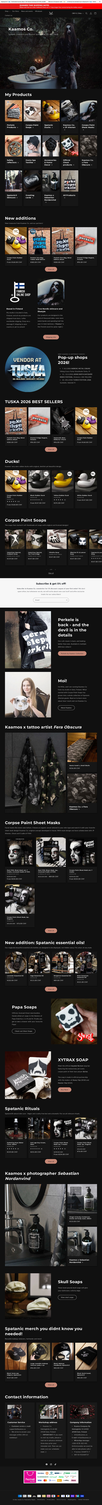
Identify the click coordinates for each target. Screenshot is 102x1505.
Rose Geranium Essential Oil (82, 976)
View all (51, 269)
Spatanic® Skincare (12, 196)
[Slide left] (46, 569)
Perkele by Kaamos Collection (72, 653)
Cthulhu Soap (54, 552)
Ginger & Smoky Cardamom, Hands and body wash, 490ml (80, 1217)
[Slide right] (55, 569)
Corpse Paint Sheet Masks (88, 126)
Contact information (83, 1499)
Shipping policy (72, 1499)
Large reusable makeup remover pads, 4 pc (39, 1364)
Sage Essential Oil (37, 975)
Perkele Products (11, 126)
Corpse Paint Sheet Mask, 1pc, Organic (18, 918)
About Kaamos (66, 708)
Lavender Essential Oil (15, 975)
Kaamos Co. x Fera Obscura (88, 162)
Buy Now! (64, 1090)
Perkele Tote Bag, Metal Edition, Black (62, 258)
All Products (69, 195)
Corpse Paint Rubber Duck (14, 258)
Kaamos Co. (21, 1499)
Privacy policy (51, 1499)
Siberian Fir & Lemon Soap (78, 553)
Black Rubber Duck (37, 495)
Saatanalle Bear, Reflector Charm (60, 438)
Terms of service (61, 1499)
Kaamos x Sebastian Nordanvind (50, 197)
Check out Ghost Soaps (23, 1031)
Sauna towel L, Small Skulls (79, 765)
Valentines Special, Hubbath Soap (14, 553)
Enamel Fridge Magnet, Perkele (85, 258)
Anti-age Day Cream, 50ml (38, 1143)
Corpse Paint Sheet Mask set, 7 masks (80, 871)
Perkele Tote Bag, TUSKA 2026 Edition (37, 258)
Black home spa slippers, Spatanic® (14, 1374)
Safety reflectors (12, 161)
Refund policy (41, 1499)
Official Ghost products (67, 162)
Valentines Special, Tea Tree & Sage (35, 553)
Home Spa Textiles (31, 161)
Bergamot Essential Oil (62, 975)
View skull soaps (67, 1297)
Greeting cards (30, 196)
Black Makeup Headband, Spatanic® (62, 1364)
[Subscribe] (66, 600)
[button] (7, 11)
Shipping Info (51, 337)
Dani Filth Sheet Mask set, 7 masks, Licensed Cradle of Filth (18, 871)
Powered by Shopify (29, 1499)
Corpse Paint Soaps (32, 126)
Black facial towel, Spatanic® (84, 1374)
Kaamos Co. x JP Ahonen (69, 126)
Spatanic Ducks (48, 126)
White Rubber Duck (84, 495)
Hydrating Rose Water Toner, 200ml (15, 1143)
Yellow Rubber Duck (61, 495)
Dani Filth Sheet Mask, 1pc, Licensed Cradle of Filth (48, 871)
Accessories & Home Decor (50, 162)
